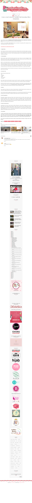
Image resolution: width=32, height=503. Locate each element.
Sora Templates (13, 482)
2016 (11, 274)
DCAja (5, 143)
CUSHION (19, 447)
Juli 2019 (13, 242)
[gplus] (14, 197)
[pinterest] (19, 197)
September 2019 (14, 240)
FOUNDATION (19, 450)
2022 (11, 234)
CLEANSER (15, 444)
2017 (11, 273)
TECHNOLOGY (12, 466)
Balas (5, 141)
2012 (11, 278)
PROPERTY (12, 461)
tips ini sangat (6, 144)
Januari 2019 (13, 271)
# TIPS (18, 15)
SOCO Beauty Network (13, 464)
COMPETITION (18, 445)
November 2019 (14, 238)
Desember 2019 (14, 237)
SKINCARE (17, 463)
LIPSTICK (15, 455)
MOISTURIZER (12, 458)
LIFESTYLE (16, 453)
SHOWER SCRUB (13, 463)
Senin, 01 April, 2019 (8, 143)
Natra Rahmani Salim (7, 138)
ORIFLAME (19, 458)
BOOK (20, 442)
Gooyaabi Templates (21, 482)
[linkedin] (16, 197)
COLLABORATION (13, 445)
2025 (11, 231)
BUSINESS (12, 444)
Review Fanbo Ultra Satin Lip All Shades (16, 247)
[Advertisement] (16, 493)
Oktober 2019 (14, 239)
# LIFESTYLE (15, 15)
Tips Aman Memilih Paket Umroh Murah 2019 (5, 132)
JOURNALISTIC (12, 453)
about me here (18, 177)
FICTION (12, 450)
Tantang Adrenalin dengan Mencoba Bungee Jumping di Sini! (17, 219)
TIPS (15, 466)
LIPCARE (12, 455)
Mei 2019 (13, 244)
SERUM (18, 461)
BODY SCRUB (16, 442)
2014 (11, 276)
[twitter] (13, 197)
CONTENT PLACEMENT (14, 447)
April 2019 (13, 245)
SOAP (20, 463)
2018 (11, 272)
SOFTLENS (18, 464)
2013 (11, 277)
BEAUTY (19, 439)
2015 (11, 275)
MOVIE (16, 458)
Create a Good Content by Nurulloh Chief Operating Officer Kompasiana (16, 132)
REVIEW (15, 461)
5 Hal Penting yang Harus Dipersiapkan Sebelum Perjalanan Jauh (25, 133)
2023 (11, 233)
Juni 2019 (13, 243)
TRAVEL (18, 466)
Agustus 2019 (14, 241)
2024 (11, 232)
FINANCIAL (15, 450)
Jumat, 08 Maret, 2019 (12, 138)
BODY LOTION (12, 442)
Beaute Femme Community (14, 439)
